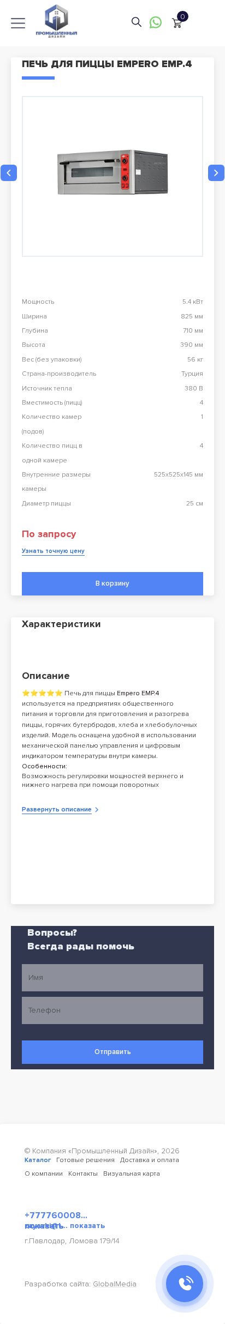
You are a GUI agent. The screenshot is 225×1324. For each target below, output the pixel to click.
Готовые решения (85, 1160)
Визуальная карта (131, 1174)
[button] (9, 173)
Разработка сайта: (81, 1284)
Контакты (83, 1174)
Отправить (112, 1052)
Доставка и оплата (149, 1160)
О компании (44, 1174)
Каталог (38, 1160)
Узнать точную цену (53, 551)
